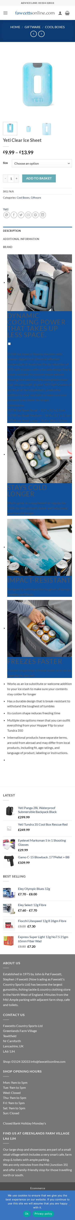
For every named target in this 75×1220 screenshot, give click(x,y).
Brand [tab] (7, 247)
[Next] (65, 84)
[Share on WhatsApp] (6, 215)
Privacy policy (43, 1213)
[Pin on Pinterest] (35, 215)
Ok (27, 1213)
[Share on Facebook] (14, 215)
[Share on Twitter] (21, 215)
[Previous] (9, 84)
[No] (69, 1206)
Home (15, 27)
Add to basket (39, 178)
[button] (5, 13)
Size (5, 163)
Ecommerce (37, 1188)
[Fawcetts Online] (35, 13)
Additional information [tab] (21, 239)
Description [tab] (12, 230)
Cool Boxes (55, 27)
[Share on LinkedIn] (42, 215)
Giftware (33, 27)
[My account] (60, 13)
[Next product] (33, 34)
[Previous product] (41, 34)
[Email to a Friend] (28, 215)
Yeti (5, 209)
